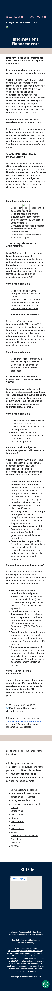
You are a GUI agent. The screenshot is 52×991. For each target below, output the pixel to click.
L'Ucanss (15, 818)
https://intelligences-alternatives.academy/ (25, 951)
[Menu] (46, 4)
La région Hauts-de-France (24, 790)
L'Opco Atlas (17, 811)
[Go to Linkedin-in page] (32, 869)
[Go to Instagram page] (27, 869)
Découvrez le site (19, 231)
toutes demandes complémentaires (23, 721)
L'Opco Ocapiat (18, 814)
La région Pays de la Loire (23, 800)
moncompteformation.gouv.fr (25, 234)
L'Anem (14, 825)
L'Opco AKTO (17, 842)
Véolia (14, 832)
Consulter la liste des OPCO (24, 308)
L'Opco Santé (17, 821)
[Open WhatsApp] (46, 984)
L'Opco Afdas (17, 828)
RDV (18, 724)
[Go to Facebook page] (22, 869)
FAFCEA (15, 846)
